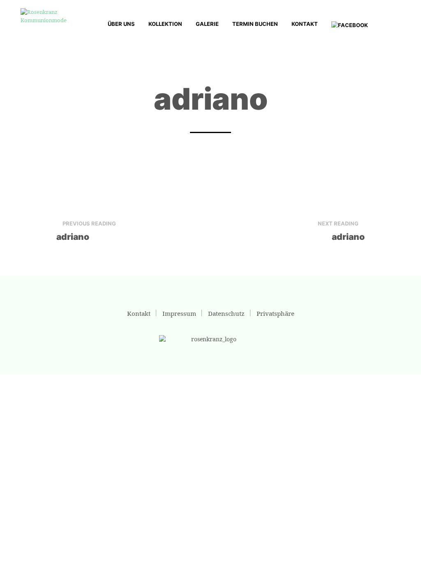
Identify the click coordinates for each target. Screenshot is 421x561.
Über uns (121, 24)
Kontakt (304, 24)
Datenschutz (226, 313)
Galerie (207, 24)
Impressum (179, 313)
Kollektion (165, 24)
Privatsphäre (275, 313)
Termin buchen (255, 24)
